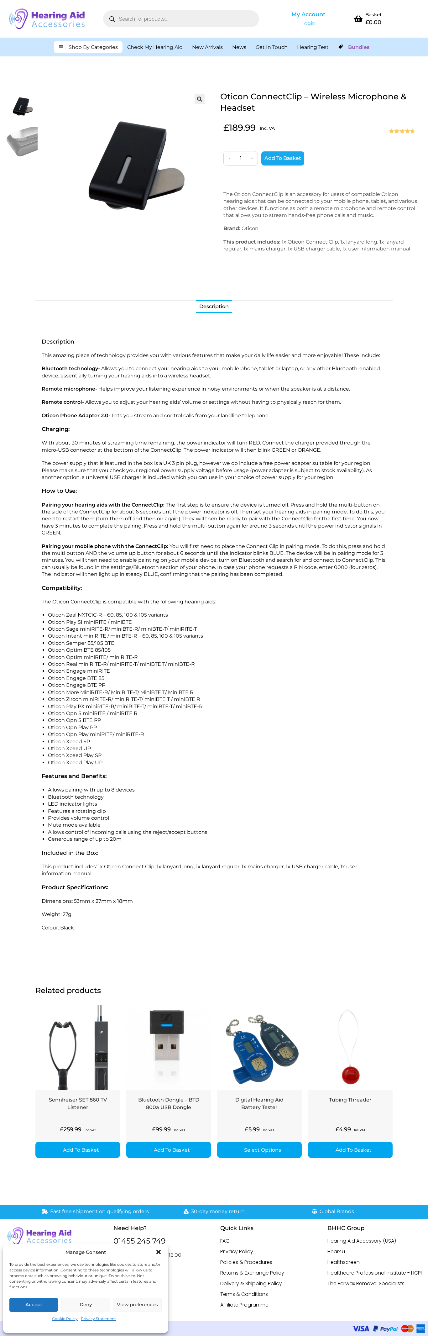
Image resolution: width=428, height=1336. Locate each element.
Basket (373, 15)
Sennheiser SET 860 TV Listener (78, 1103)
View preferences (137, 1304)
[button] (158, 1252)
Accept (33, 1304)
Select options (262, 1150)
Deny (86, 1304)
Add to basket (282, 158)
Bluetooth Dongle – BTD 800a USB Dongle (168, 1103)
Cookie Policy (65, 1318)
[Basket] (358, 19)
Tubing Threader (350, 1100)
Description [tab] (214, 306)
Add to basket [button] (81, 1150)
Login (308, 23)
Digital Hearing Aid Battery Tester (259, 1103)
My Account (308, 14)
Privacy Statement (98, 1318)
